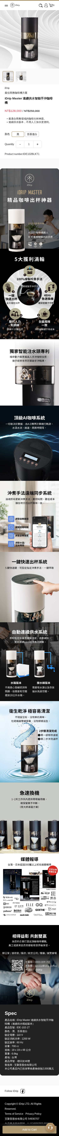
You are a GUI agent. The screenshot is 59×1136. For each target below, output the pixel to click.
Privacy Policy (33, 1113)
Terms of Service (14, 1113)
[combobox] (41, 5)
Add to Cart (29, 1129)
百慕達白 (32, 134)
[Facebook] (22, 1091)
